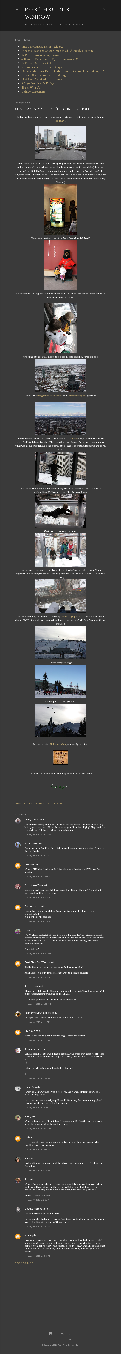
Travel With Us (64, 24)
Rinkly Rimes (32, 819)
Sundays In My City (53, 803)
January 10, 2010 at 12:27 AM (38, 834)
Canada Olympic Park (72, 616)
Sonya (28, 930)
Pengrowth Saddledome (50, 395)
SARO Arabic (31, 843)
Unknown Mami (58, 744)
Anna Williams (69, 1340)
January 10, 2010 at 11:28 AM (38, 1040)
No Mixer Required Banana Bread (42, 79)
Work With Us (43, 24)
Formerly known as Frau (38, 1012)
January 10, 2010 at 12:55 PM (38, 1149)
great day (33, 803)
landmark (60, 120)
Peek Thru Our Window (47, 13)
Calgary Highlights (33, 91)
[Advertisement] (60, 1294)
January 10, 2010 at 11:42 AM (38, 1078)
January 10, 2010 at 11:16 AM (37, 1022)
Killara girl (30, 1235)
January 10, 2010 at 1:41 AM (37, 855)
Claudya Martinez (34, 1208)
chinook (74, 438)
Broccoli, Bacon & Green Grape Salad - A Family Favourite (57, 51)
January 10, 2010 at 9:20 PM (38, 1226)
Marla (28, 1158)
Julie (27, 1179)
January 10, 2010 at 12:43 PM (38, 1128)
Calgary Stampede (76, 395)
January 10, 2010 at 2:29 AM (37, 876)
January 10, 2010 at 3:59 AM (37, 897)
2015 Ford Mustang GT (36, 63)
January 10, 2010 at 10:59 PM (38, 1256)
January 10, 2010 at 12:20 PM (38, 1107)
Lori (27, 1137)
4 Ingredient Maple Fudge (37, 83)
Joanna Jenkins (33, 1049)
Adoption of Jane (34, 885)
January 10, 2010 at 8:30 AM (38, 953)
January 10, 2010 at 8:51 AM (37, 977)
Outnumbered (32, 906)
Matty (28, 1116)
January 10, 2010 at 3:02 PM (38, 1170)
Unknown (30, 864)
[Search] (104, 9)
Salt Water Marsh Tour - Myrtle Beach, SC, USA (51, 59)
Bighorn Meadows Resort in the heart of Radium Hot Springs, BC (62, 71)
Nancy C (29, 1087)
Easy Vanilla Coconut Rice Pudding (43, 75)
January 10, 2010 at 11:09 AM (38, 1004)
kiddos (41, 803)
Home (28, 24)
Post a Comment (24, 1263)
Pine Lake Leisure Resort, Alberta (42, 46)
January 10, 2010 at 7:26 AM (37, 921)
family (25, 803)
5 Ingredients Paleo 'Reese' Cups (41, 67)
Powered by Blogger (63, 1334)
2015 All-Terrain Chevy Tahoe (40, 55)
